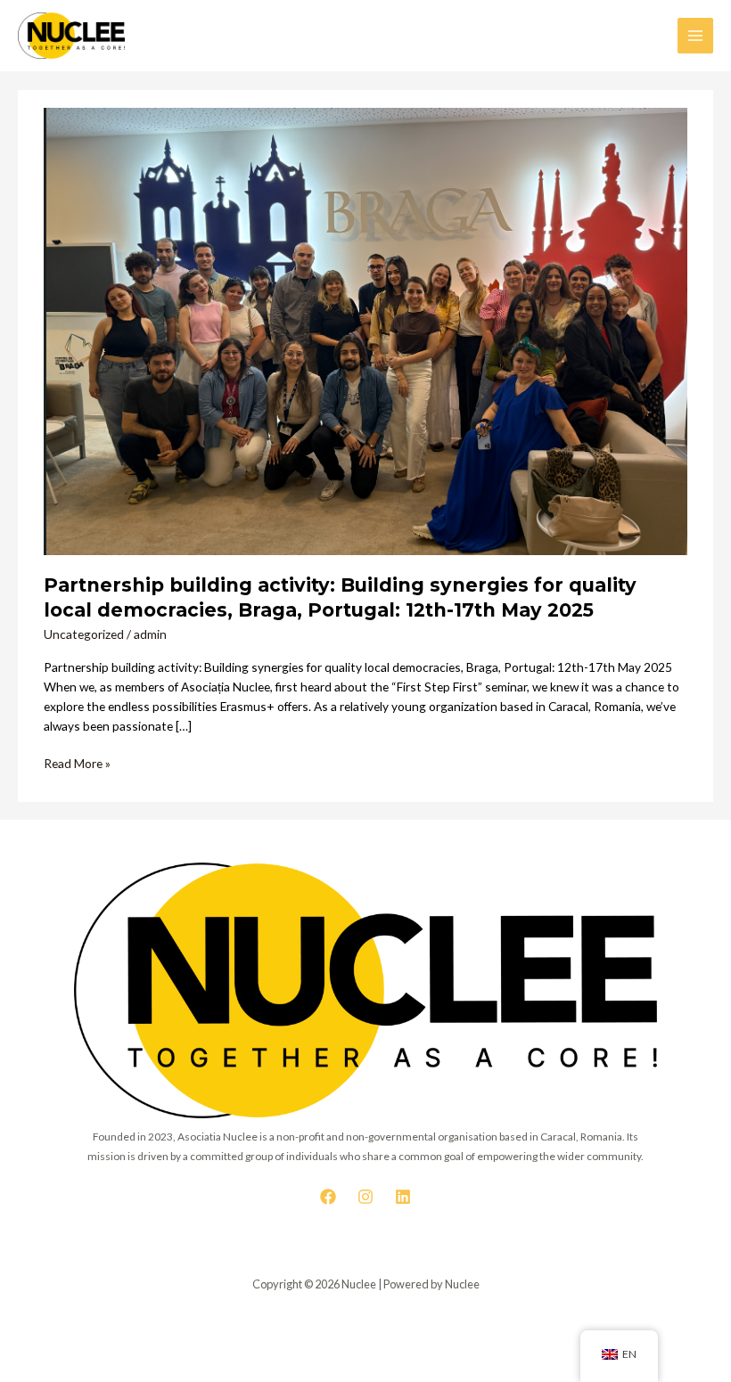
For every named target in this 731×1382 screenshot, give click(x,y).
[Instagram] (365, 1197)
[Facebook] (328, 1197)
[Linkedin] (403, 1197)
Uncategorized (84, 634)
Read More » (77, 762)
